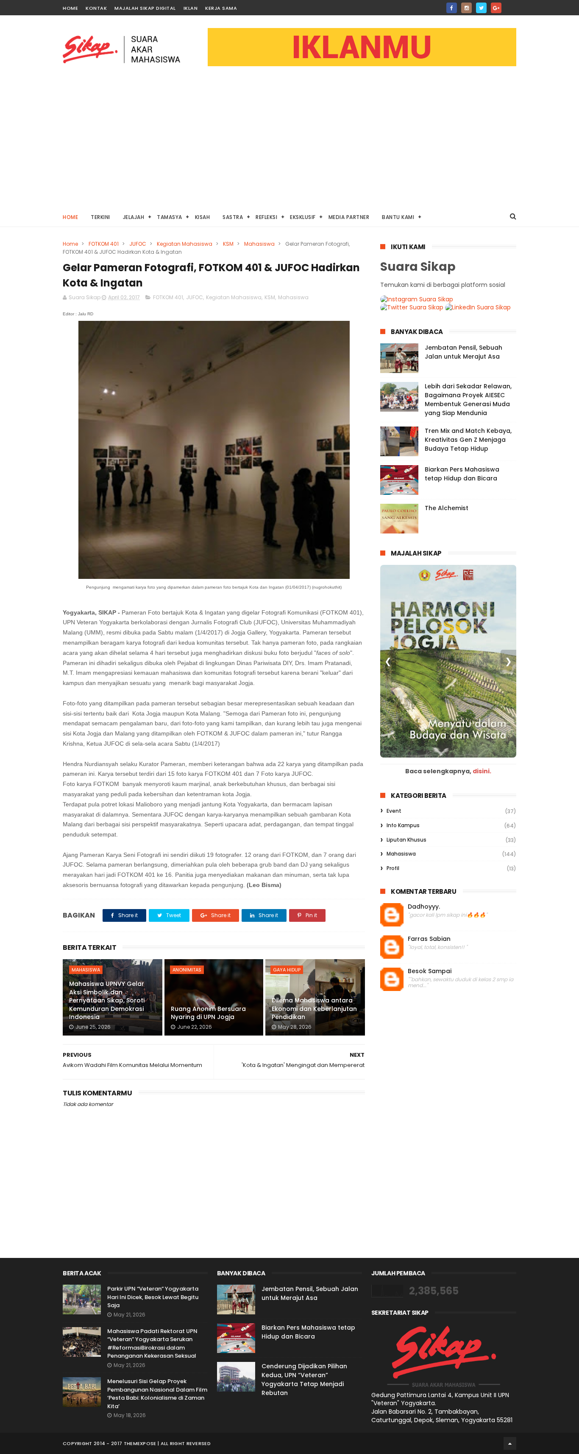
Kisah (202, 217)
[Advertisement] (289, 142)
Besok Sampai (429, 971)
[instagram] (466, 8)
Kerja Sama (221, 8)
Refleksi (266, 217)
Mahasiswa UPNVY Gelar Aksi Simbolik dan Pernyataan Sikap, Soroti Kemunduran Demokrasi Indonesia (107, 1000)
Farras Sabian (429, 939)
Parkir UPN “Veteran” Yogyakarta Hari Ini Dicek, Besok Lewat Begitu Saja (152, 1297)
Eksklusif (303, 217)
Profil (393, 868)
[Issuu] (511, 5)
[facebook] (451, 8)
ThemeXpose (140, 1443)
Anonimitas (187, 969)
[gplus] (496, 8)
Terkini (100, 217)
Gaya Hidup (287, 969)
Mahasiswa (259, 243)
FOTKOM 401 (104, 243)
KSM (228, 243)
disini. (482, 771)
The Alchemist (446, 508)
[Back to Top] (510, 1443)
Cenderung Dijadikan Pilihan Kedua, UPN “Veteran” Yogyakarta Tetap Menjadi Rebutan (304, 1379)
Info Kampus (403, 825)
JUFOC (137, 243)
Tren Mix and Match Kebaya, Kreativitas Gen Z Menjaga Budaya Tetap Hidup (468, 440)
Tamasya (169, 217)
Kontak (96, 8)
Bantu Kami (398, 217)
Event (394, 810)
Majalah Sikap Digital (145, 8)
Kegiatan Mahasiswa (184, 243)
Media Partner (349, 217)
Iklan (191, 8)
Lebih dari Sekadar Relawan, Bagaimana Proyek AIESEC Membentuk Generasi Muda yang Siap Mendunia (468, 399)
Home (70, 8)
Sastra (233, 217)
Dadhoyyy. (424, 906)
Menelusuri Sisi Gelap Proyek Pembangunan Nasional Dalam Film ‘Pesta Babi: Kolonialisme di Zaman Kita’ (157, 1393)
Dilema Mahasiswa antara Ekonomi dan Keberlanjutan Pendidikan (314, 1008)
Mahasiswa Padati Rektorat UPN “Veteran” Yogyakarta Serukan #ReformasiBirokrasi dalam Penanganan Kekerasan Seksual (152, 1343)
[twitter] (481, 8)
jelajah (134, 217)
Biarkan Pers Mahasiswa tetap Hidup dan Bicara (462, 474)
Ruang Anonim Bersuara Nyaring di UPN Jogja (208, 1013)
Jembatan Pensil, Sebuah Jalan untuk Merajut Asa (463, 352)
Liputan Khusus (406, 839)
